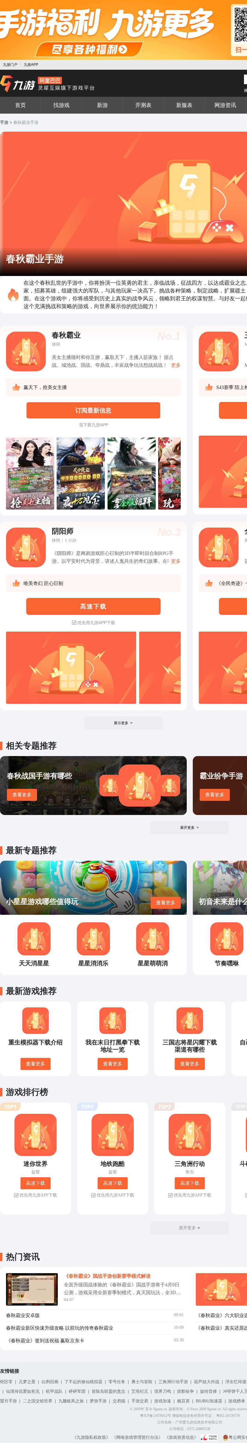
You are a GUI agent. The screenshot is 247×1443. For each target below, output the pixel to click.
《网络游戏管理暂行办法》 (137, 1437)
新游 (102, 105)
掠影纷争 (185, 1391)
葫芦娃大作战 (206, 1381)
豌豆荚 (183, 1401)
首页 (20, 105)
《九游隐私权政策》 (91, 1437)
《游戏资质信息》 (181, 1437)
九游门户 (10, 65)
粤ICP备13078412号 (155, 1416)
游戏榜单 (236, 1401)
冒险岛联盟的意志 (108, 1391)
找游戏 (61, 105)
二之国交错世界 (37, 1401)
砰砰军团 (77, 1391)
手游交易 (139, 1401)
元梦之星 (27, 1381)
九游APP (31, 65)
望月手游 (8, 1401)
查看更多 (22, 794)
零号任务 (116, 1381)
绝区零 (6, 1381)
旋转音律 (208, 1391)
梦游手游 (98, 1401)
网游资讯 (225, 105)
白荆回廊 (50, 1381)
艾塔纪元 (139, 1391)
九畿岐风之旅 (71, 1401)
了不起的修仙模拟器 (83, 1381)
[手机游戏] (47, 83)
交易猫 (119, 1401)
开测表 (143, 105)
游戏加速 (162, 1401)
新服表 (184, 105)
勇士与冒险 (141, 1381)
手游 (4, 122)
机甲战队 (54, 1391)
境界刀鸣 (162, 1391)
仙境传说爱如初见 (23, 1391)
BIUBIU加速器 (209, 1401)
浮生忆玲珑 (235, 1381)
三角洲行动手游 (173, 1381)
